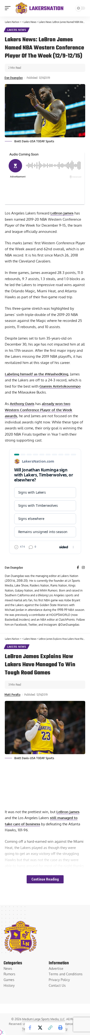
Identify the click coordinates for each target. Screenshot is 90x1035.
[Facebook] (77, 568)
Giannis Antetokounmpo (60, 386)
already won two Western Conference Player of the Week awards (38, 409)
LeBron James (61, 213)
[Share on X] (40, 1028)
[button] (9, 8)
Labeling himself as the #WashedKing (36, 374)
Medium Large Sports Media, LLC (43, 1019)
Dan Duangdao (14, 78)
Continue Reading (45, 879)
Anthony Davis (22, 403)
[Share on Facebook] (30, 1028)
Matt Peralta (12, 694)
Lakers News (16, 29)
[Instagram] (83, 568)
